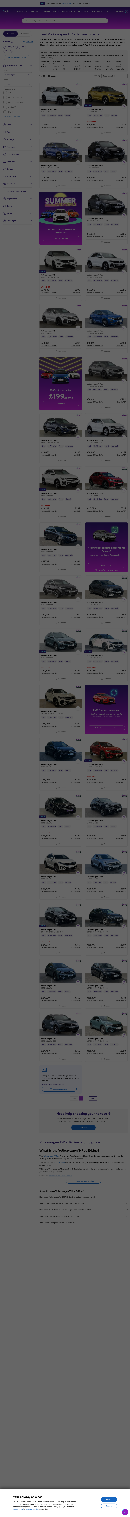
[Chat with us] (125, 1512)
